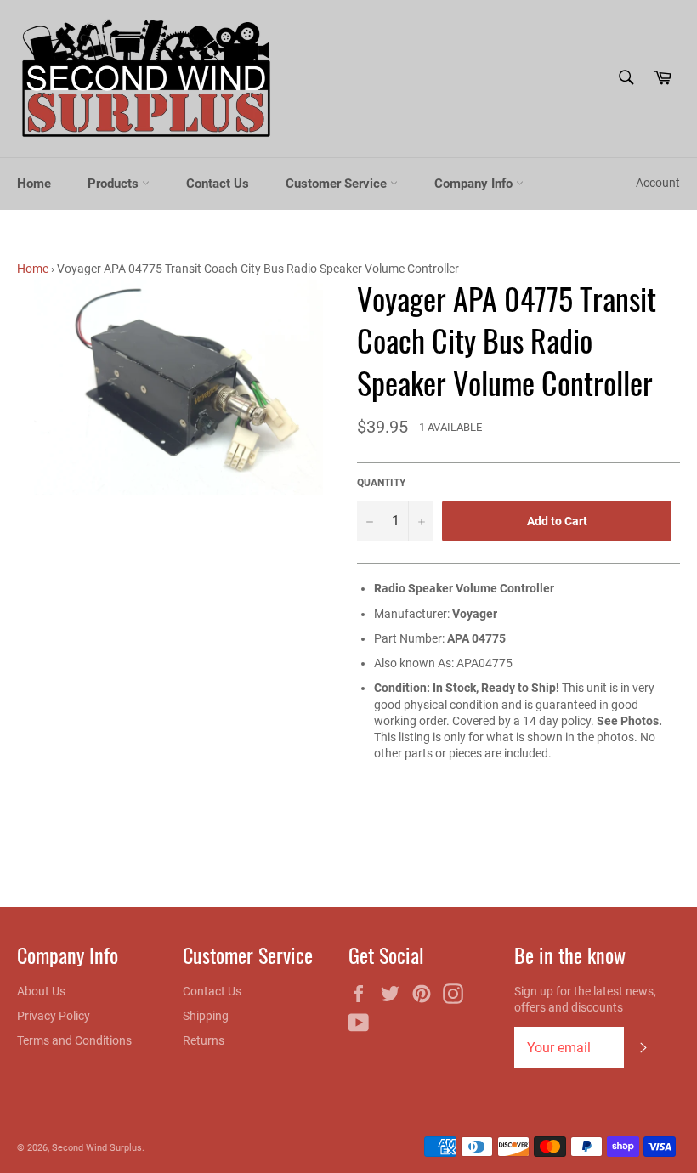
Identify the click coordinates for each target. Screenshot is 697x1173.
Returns (203, 1040)
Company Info (475, 183)
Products (115, 183)
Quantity (381, 483)
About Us (41, 991)
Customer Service (338, 183)
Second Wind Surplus (97, 1147)
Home (34, 183)
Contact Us (217, 183)
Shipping (206, 1016)
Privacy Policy (53, 1016)
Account (658, 183)
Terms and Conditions (74, 1040)
